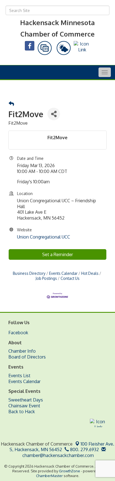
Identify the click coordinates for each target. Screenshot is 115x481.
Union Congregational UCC (43, 237)
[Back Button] (11, 103)
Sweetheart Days (25, 400)
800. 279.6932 (84, 449)
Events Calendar (63, 273)
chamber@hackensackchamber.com (57, 455)
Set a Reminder (57, 254)
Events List (19, 375)
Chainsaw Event (24, 405)
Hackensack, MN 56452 (61, 447)
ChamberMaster (49, 475)
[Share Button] (53, 114)
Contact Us (70, 278)
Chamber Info (22, 351)
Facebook (18, 332)
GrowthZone (69, 471)
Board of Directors (27, 357)
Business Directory (29, 273)
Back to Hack (21, 411)
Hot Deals (90, 273)
